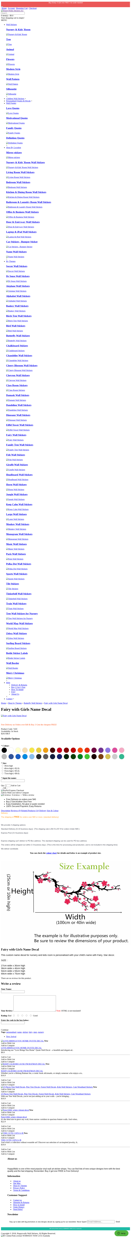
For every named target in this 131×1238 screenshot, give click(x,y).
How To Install (17, 689)
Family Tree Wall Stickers (19, 444)
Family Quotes (13, 128)
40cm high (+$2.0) (11, 768)
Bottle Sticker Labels (17, 653)
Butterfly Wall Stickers (18, 335)
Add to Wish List (8, 793)
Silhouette (11, 89)
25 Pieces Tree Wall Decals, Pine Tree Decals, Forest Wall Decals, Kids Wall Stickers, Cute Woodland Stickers (46, 1094)
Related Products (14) (30, 811)
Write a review (28, 795)
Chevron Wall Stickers (18, 375)
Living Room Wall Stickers (20, 172)
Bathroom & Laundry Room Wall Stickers (28, 202)
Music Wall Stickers (16, 544)
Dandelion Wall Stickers (18, 405)
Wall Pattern (12, 79)
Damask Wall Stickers (17, 395)
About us (17, 1181)
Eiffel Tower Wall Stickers (19, 425)
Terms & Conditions (21, 1190)
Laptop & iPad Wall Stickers (21, 232)
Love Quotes (12, 108)
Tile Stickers (12, 583)
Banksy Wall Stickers (17, 306)
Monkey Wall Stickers (17, 524)
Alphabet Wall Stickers (18, 296)
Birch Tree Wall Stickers (18, 316)
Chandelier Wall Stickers (19, 355)
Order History (18, 1207)
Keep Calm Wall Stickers (19, 504)
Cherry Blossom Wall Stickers (21, 365)
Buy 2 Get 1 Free (18, 687)
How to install (19, 1205)
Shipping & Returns (21, 1202)
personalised (11, 1032)
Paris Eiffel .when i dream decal (14, 1117)
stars (35, 1032)
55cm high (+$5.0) (11, 771)
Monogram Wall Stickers (19, 534)
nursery (41, 1032)
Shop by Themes (20, 1186)
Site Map (16, 1183)
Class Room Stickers (17, 385)
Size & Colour (52, 811)
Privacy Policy (19, 1188)
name (19, 1032)
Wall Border (12, 663)
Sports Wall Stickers (16, 573)
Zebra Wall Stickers (16, 633)
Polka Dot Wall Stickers (18, 563)
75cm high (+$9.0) (11, 773)
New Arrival (11, 1036)
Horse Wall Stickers (16, 484)
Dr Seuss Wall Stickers (18, 276)
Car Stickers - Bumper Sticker (22, 241)
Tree (8, 39)
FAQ (13, 692)
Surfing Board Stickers (18, 643)
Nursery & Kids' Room (18, 29)
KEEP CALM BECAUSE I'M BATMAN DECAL (22, 1071)
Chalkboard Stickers (17, 345)
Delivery (42, 811)
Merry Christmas (15, 673)
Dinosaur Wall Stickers (18, 415)
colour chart (51, 853)
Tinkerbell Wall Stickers (18, 593)
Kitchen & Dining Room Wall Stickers (26, 192)
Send (118, 1222)
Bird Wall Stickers (15, 325)
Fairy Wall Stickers (16, 435)
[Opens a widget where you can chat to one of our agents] (121, 1233)
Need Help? (18, 1209)
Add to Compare (22, 793)
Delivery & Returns (19, 685)
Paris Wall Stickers (16, 554)
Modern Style (13, 69)
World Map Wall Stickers (19, 623)
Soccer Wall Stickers (16, 266)
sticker (25, 1032)
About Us (15, 694)
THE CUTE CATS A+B (11, 1140)
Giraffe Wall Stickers (17, 464)
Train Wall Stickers (16, 603)
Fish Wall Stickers (15, 454)
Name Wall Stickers (16, 251)
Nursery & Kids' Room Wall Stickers (25, 162)
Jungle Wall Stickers (17, 494)
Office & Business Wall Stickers (22, 212)
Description (5, 811)
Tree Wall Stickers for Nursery (22, 613)
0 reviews (16, 795)
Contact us (17, 1200)
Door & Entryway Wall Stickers (23, 222)
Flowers (10, 59)
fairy (30, 1032)
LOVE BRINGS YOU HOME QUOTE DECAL (21, 1048)
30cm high (8, 766)
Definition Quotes (15, 138)
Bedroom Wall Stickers (18, 182)
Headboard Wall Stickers (19, 474)
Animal (10, 49)
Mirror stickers (14, 152)
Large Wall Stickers (16, 514)
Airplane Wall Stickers (18, 286)
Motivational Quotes (17, 118)
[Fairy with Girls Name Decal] (13, 716)
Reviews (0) (16, 811)
